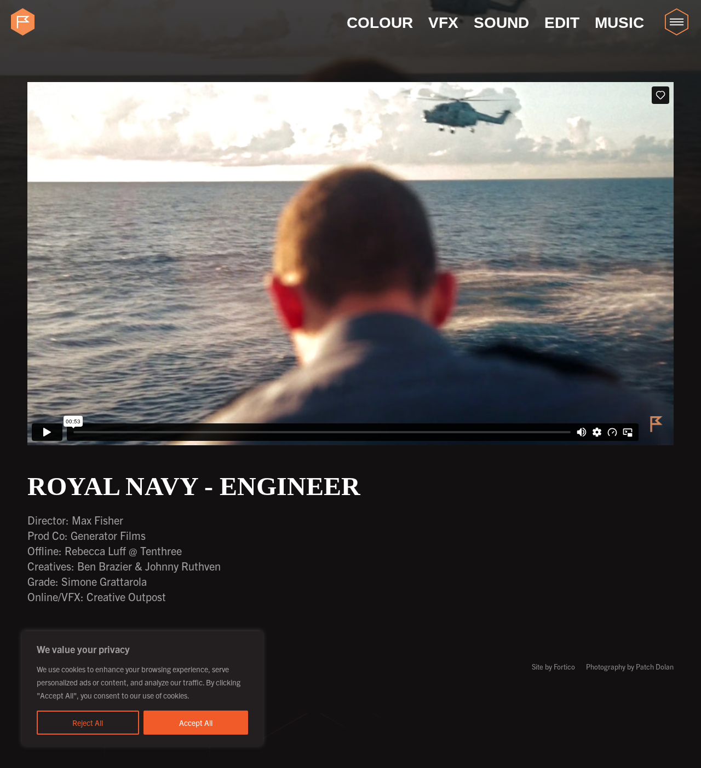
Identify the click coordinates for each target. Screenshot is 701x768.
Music (619, 22)
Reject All (87, 723)
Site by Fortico (553, 666)
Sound (501, 22)
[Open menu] (676, 22)
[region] (142, 688)
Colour (380, 22)
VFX (443, 22)
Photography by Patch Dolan (630, 666)
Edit (561, 22)
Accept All (195, 723)
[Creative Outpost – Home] (24, 22)
